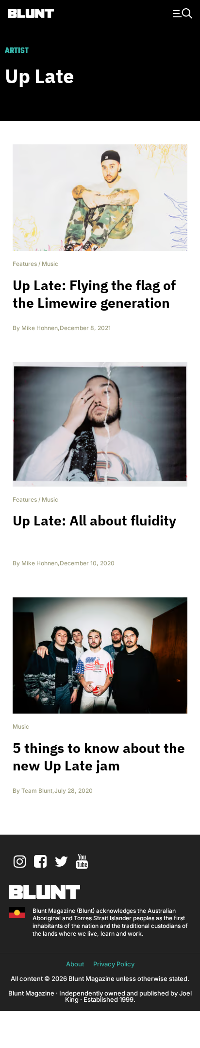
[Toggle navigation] (181, 12)
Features (25, 263)
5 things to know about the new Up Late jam (99, 756)
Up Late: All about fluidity (94, 520)
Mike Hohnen (39, 328)
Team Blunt (36, 790)
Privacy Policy (113, 964)
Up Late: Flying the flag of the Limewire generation (94, 294)
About (75, 964)
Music (50, 263)
